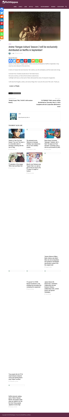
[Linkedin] (22, 61)
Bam (30, 415)
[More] (40, 61)
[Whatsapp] (37, 61)
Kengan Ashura (17, 93)
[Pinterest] (25, 61)
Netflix (31, 6)
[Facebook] (10, 61)
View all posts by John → (24, 117)
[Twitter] (14, 61)
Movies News (60, 6)
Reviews (53, 6)
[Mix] (33, 61)
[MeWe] (29, 61)
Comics (20, 6)
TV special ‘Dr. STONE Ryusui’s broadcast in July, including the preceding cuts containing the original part (34, 284)
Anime (15, 6)
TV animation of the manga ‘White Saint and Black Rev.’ (16, 165)
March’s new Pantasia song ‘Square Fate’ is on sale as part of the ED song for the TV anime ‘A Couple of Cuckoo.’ (34, 167)
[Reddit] (18, 61)
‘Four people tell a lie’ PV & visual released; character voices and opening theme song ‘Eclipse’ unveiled (16, 376)
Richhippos (12, 415)
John (13, 53)
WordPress (23, 415)
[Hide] (0, 40)
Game (25, 6)
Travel (37, 6)
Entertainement (45, 6)
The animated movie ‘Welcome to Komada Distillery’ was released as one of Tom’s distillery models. (33, 144)
